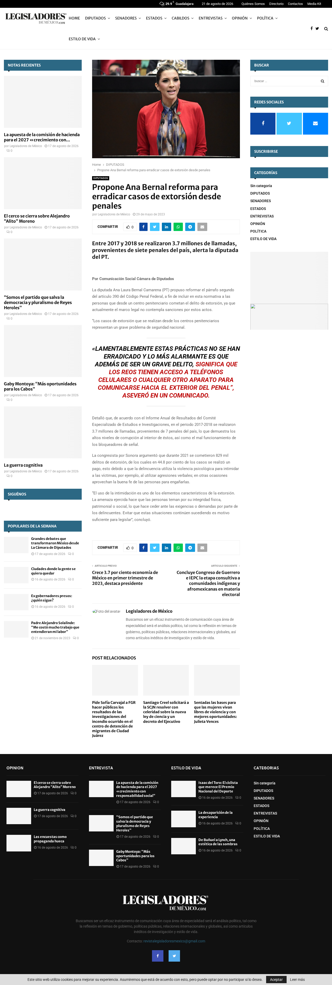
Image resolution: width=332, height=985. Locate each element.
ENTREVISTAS (262, 216)
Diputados (95, 18)
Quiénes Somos (253, 4)
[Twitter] (318, 29)
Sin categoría (261, 186)
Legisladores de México (114, 214)
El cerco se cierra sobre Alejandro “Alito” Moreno (55, 785)
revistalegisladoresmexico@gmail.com (174, 941)
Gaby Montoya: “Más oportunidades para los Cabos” (135, 856)
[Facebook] (312, 29)
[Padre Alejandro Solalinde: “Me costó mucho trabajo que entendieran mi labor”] (16, 629)
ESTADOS (154, 18)
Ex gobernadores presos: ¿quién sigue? (51, 598)
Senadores (126, 18)
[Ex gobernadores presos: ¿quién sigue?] (16, 602)
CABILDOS (180, 18)
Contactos (295, 4)
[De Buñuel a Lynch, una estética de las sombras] (183, 846)
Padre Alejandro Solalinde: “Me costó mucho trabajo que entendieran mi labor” (55, 627)
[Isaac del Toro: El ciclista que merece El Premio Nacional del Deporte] (183, 789)
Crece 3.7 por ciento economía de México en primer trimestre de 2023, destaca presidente (125, 578)
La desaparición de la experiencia (215, 814)
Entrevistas (211, 18)
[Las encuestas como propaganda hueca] (18, 843)
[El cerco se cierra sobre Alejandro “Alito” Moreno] (43, 183)
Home (74, 18)
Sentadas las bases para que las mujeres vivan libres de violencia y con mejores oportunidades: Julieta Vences (215, 712)
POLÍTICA (265, 18)
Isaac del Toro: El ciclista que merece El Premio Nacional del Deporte (218, 787)
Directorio (276, 4)
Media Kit (314, 4)
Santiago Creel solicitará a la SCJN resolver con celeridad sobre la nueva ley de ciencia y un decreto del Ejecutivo (166, 712)
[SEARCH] (322, 81)
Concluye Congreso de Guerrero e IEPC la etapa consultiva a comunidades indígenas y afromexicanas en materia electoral (208, 583)
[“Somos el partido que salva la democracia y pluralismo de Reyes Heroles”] (43, 264)
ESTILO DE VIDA (82, 39)
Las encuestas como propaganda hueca (50, 839)
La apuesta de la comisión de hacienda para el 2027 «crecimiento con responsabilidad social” (137, 789)
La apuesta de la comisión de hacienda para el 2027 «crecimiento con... (42, 137)
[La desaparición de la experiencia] (183, 819)
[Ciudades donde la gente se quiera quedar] (16, 575)
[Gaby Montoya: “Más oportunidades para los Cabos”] (43, 351)
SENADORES (260, 201)
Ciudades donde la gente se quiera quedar (53, 571)
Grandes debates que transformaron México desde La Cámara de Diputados (55, 543)
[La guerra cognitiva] (43, 432)
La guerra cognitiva (23, 465)
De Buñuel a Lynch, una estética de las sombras (218, 842)
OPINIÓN (240, 18)
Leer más (297, 979)
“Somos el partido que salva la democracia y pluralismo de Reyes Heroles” (38, 302)
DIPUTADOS (100, 178)
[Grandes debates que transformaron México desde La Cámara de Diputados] (16, 545)
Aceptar (276, 979)
